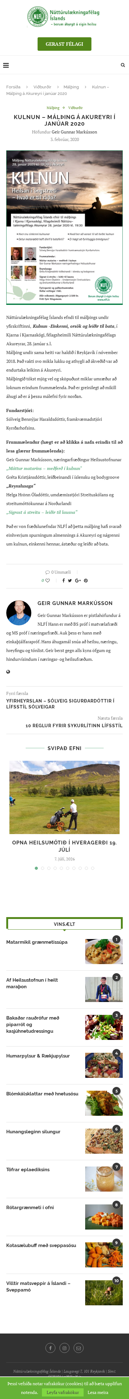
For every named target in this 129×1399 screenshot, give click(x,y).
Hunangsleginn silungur (33, 1132)
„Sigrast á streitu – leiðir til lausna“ (41, 512)
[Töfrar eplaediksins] (104, 1179)
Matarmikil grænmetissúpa (37, 942)
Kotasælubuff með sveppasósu (41, 1245)
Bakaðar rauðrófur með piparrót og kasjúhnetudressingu (32, 1024)
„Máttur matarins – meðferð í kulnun (43, 468)
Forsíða (13, 87)
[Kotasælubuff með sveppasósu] (104, 1254)
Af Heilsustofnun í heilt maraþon (32, 983)
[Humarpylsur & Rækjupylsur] (104, 1065)
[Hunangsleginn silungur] (104, 1141)
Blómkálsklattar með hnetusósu (42, 1094)
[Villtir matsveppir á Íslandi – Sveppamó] (104, 1292)
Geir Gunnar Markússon (74, 132)
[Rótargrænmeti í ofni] (104, 1216)
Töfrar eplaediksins (27, 1169)
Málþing (71, 87)
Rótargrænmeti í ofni (30, 1207)
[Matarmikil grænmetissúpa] (104, 951)
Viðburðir (42, 87)
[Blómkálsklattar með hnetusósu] (104, 1103)
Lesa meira (98, 1392)
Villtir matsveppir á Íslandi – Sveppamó (38, 1287)
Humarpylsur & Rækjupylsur (38, 1056)
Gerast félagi (65, 44)
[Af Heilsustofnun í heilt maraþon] (104, 989)
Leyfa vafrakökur (63, 1392)
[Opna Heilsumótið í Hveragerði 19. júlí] (64, 797)
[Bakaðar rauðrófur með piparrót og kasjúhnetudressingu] (104, 1027)
